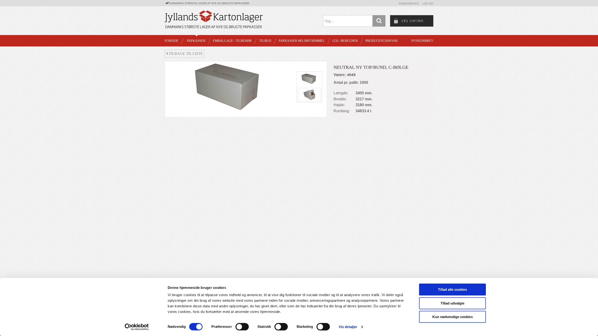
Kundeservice (409, 3)
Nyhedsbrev (422, 40)
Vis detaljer (348, 327)
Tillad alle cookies (452, 289)
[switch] (242, 326)
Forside (171, 40)
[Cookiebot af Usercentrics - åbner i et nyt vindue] (136, 326)
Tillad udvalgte (452, 303)
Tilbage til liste (185, 54)
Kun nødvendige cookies (452, 317)
